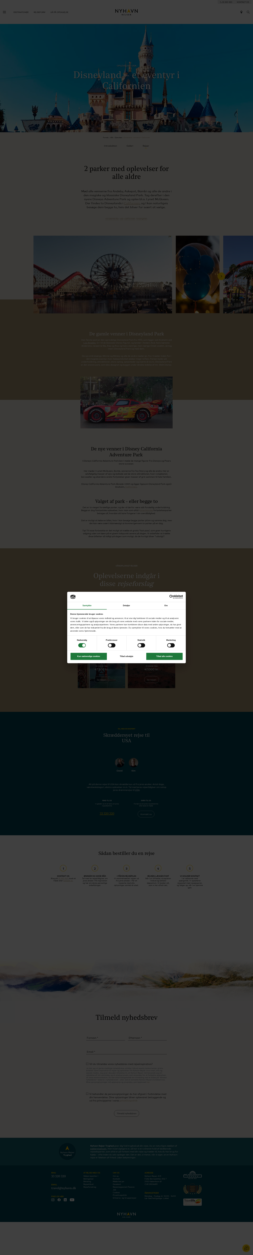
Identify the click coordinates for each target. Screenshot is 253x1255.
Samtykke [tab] (87, 605)
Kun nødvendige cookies (88, 656)
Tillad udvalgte (126, 656)
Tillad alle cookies (164, 656)
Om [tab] (166, 605)
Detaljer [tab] (126, 605)
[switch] (111, 645)
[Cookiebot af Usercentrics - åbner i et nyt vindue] (171, 597)
